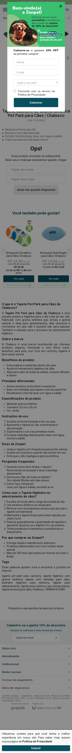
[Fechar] (60, 6)
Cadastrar (36, 102)
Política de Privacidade (32, 94)
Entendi (36, 748)
